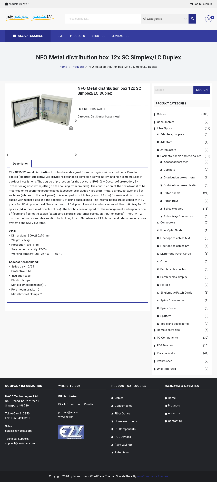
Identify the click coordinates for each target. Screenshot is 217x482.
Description (20, 163)
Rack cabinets (166, 353)
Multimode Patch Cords (175, 253)
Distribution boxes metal (105, 116)
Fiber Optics (164, 128)
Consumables (165, 122)
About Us (98, 36)
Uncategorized (166, 368)
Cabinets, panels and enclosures (180, 156)
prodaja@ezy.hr (18, 4)
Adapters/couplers (172, 134)
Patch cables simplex (173, 277)
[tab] (21, 163)
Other (164, 261)
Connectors (167, 222)
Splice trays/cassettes (178, 216)
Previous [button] (6, 120)
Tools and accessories (174, 323)
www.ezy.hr (65, 417)
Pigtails (165, 284)
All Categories (30, 35)
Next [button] (75, 120)
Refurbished (164, 361)
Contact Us (120, 36)
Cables (161, 114)
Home (59, 36)
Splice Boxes (168, 308)
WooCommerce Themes (152, 476)
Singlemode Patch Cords (176, 292)
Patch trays (171, 200)
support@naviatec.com (20, 443)
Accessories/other (176, 162)
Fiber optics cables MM (175, 238)
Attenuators (168, 150)
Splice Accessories (172, 300)
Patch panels (172, 193)
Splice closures (173, 208)
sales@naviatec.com (18, 430)
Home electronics (168, 329)
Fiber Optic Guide (171, 230)
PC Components (167, 337)
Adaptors (166, 142)
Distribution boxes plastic (180, 185)
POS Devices (165, 345)
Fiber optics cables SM (174, 246)
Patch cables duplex (173, 269)
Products (77, 36)
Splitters (165, 316)
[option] (41, 109)
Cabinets (169, 169)
